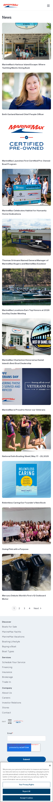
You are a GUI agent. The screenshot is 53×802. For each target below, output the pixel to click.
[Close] (50, 765)
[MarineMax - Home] (11, 5)
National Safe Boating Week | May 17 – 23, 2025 (25, 456)
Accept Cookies (26, 798)
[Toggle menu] (48, 5)
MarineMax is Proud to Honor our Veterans (23, 409)
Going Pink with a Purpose (15, 549)
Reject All (26, 791)
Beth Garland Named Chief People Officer (23, 114)
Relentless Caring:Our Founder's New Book (24, 502)
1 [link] (14, 608)
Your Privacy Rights (26, 785)
